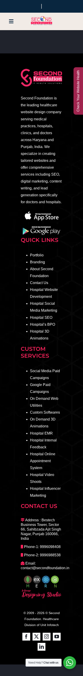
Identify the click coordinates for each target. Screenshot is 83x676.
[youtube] (57, 637)
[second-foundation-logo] (41, 18)
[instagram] (46, 637)
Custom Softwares (45, 412)
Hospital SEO (41, 317)
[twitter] (36, 637)
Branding (37, 262)
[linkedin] (41, 647)
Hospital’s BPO (42, 324)
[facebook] (26, 637)
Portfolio (37, 255)
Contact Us (39, 283)
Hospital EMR (41, 433)
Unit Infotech (49, 625)
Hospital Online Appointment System (42, 461)
